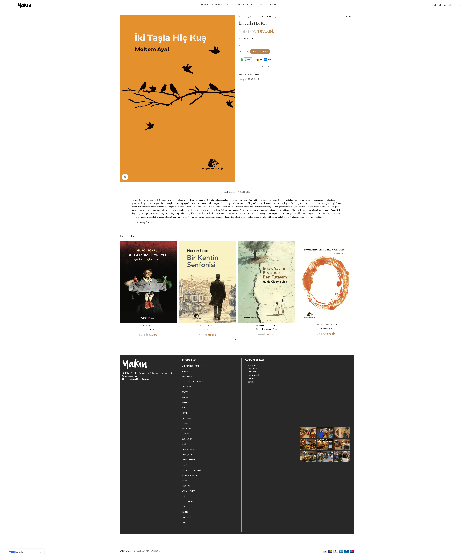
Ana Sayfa (243, 16)
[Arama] (439, 4)
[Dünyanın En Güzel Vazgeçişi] (325, 281)
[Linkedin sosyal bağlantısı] (255, 79)
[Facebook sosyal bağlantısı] (245, 79)
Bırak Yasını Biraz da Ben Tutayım (266, 325)
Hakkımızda (253, 369)
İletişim (251, 382)
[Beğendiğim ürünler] (444, 4)
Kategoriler (254, 372)
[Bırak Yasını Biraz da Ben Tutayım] (266, 282)
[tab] (229, 191)
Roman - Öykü (271, 329)
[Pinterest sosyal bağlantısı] (252, 79)
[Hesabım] (434, 4)
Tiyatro (153, 330)
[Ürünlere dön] (349, 16)
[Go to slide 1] (235, 339)
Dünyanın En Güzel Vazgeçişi (326, 324)
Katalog (252, 379)
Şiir (260, 74)
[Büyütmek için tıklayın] (125, 177)
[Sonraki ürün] (352, 16)
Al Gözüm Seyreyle (148, 326)
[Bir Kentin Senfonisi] (207, 282)
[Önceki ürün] (346, 16)
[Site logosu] (24, 4)
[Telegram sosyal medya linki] (258, 79)
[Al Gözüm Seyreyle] (148, 282)
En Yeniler (254, 16)
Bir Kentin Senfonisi (207, 326)
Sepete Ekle (260, 51)
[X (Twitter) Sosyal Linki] (249, 79)
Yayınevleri (253, 375)
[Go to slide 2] (238, 339)
